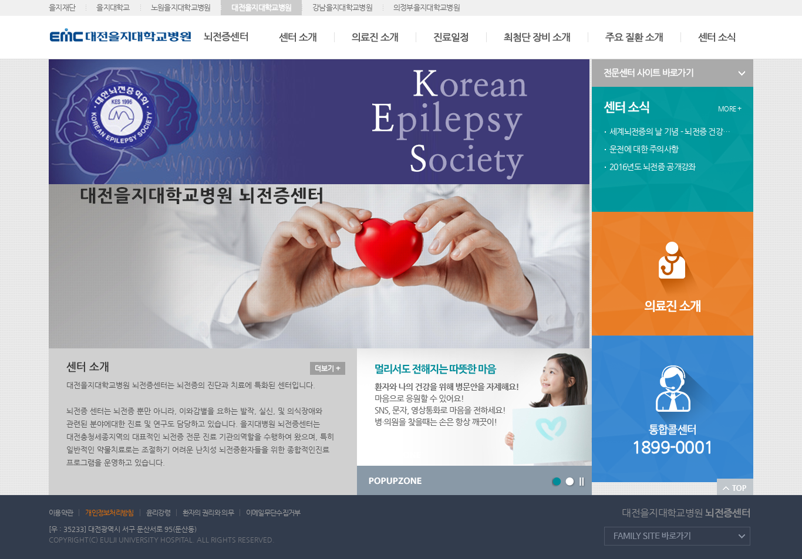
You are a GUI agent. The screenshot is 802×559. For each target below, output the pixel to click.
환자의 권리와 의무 (208, 513)
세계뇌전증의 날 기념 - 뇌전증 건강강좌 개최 (672, 131)
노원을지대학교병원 (181, 7)
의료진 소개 (375, 37)
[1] (557, 482)
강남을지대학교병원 (342, 7)
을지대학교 (113, 7)
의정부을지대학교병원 (426, 7)
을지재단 (62, 7)
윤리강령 (158, 513)
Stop (582, 482)
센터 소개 (297, 37)
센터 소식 (717, 37)
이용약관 (61, 513)
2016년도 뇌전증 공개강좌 (652, 166)
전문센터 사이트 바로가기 (648, 72)
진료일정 (451, 37)
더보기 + (328, 368)
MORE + (729, 109)
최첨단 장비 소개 (537, 37)
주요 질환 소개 (634, 37)
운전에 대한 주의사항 (643, 149)
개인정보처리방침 (109, 513)
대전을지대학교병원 (261, 7)
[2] (570, 482)
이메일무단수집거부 (273, 513)
